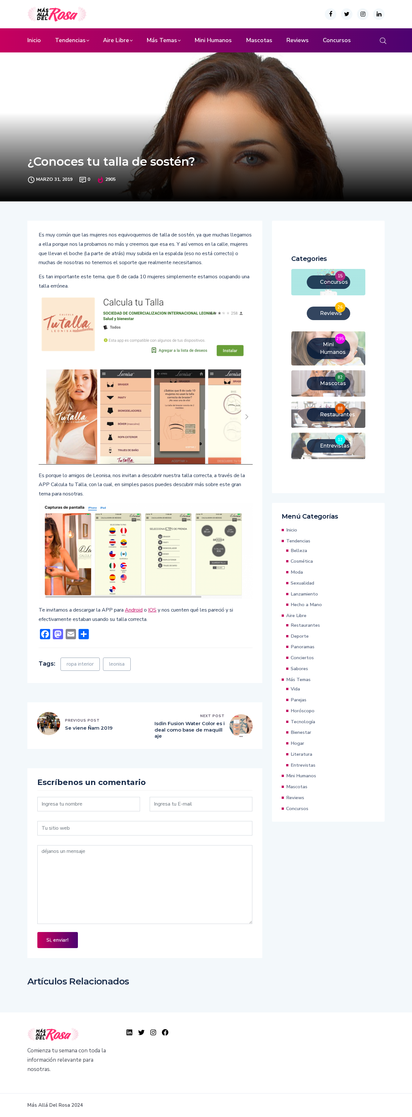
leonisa (117, 664)
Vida (295, 689)
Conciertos (302, 657)
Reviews (297, 40)
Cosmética (302, 561)
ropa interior (80, 664)
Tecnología (303, 721)
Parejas (298, 700)
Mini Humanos (213, 40)
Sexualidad (302, 583)
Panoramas (302, 646)
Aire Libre (116, 40)
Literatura (301, 754)
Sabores (299, 668)
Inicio (34, 40)
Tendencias (70, 40)
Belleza (299, 550)
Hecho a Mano (306, 604)
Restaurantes (305, 625)
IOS (152, 610)
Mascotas (259, 40)
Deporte (300, 636)
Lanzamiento (304, 594)
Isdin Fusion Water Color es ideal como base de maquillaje (189, 729)
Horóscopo (302, 710)
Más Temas (161, 40)
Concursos (337, 40)
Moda (297, 572)
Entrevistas (303, 765)
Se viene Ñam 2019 (89, 728)
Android (134, 610)
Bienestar (301, 732)
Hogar (297, 743)
